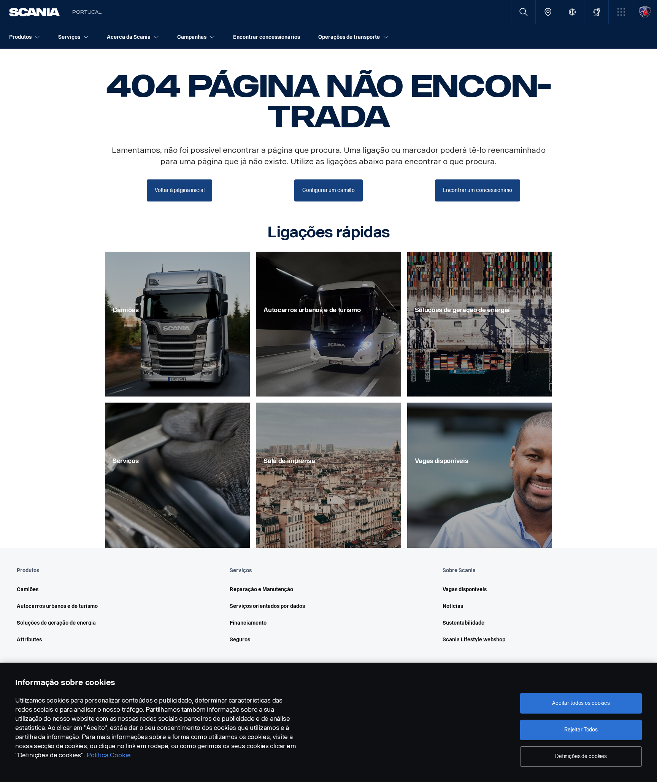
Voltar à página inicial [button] (180, 190)
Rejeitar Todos (581, 729)
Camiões (27, 589)
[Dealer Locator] (548, 12)
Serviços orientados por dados (267, 606)
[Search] (523, 12)
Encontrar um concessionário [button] (477, 190)
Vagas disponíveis (465, 589)
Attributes (29, 639)
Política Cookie (109, 755)
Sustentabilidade (463, 623)
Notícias (453, 606)
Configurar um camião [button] (328, 190)
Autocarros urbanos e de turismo (57, 606)
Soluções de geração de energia (56, 623)
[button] (621, 12)
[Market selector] (572, 12)
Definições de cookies (581, 756)
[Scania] (34, 12)
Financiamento (248, 623)
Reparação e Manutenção (261, 589)
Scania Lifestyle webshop (474, 639)
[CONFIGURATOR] (596, 12)
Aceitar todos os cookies (581, 703)
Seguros (240, 639)
